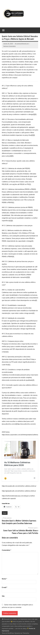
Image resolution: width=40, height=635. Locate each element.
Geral (4, 513)
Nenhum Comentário (9, 46)
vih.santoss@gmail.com (22, 43)
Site (3, 596)
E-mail (4, 587)
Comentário (6, 550)
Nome (4, 579)
